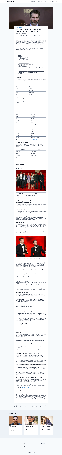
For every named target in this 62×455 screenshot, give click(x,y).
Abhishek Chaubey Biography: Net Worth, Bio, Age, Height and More (31, 428)
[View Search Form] (56, 2)
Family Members (22, 58)
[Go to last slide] (10, 425)
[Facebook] (41, 443)
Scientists (38, 1)
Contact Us (24, 443)
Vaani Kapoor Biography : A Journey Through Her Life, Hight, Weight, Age (46, 428)
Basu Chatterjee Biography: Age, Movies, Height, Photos (21, 406)
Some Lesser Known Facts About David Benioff (26, 64)
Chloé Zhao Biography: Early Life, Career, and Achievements (40, 406)
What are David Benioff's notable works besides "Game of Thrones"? (31, 67)
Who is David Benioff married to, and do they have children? (29, 68)
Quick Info (19, 55)
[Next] (52, 425)
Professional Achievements (24, 63)
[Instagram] (44, 443)
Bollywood (20, 27)
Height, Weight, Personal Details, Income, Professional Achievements (29, 59)
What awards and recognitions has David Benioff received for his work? (31, 71)
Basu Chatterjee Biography (26, 387)
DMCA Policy (25, 446)
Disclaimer (24, 445)
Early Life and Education (23, 57)
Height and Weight (22, 60)
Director (17, 27)
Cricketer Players (51, 1)
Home (29, 1)
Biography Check (18, 33)
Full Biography (20, 56)
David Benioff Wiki (34, 139)
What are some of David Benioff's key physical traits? (28, 72)
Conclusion (20, 73)
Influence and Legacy (21, 65)
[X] (43, 443)
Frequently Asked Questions (22, 66)
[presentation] (15, 420)
